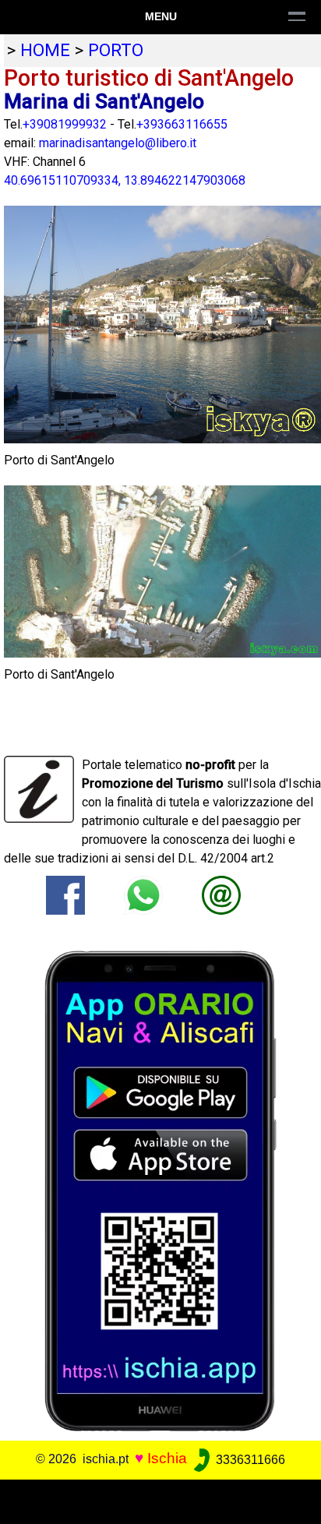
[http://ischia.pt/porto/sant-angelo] (221, 894)
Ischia (167, 1459)
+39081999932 (65, 124)
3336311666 (249, 1459)
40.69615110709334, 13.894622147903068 (124, 180)
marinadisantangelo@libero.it (117, 143)
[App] (160, 1190)
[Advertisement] (160, 1499)
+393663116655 (182, 124)
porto (115, 50)
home (45, 50)
